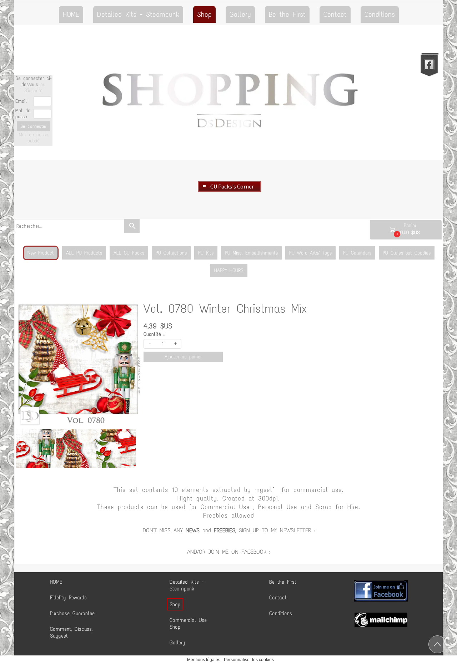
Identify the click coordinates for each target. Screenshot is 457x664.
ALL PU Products (84, 253)
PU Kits (206, 253)
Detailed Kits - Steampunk (138, 14)
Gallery (240, 14)
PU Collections (171, 253)
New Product (40, 253)
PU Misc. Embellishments (251, 253)
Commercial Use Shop (188, 623)
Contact (335, 14)
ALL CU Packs (129, 253)
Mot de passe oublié (33, 138)
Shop (204, 14)
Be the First (287, 14)
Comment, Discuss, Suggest (71, 632)
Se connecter (33, 126)
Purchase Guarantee (72, 613)
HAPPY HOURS (228, 270)
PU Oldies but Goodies (407, 253)
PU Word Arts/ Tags (310, 253)
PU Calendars (357, 253)
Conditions (380, 14)
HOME (71, 14)
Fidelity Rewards (68, 597)
